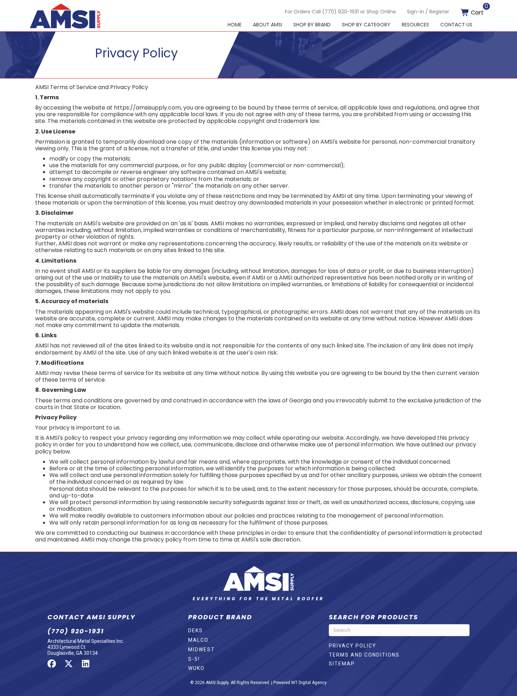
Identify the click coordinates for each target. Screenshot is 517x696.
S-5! (194, 659)
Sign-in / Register (428, 11)
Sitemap (342, 663)
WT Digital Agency (309, 682)
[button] (51, 663)
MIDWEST (201, 649)
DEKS (195, 630)
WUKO (196, 668)
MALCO (198, 640)
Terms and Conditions (364, 655)
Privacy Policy (352, 645)
